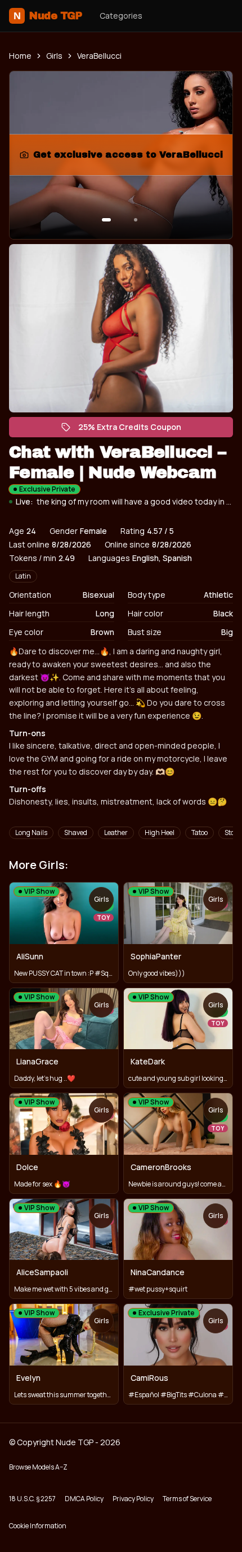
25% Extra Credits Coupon (135, 429)
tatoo (199, 832)
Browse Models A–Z (38, 1467)
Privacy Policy (133, 1498)
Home (20, 55)
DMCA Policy (84, 1498)
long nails (31, 832)
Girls (54, 55)
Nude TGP (48, 15)
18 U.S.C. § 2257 (32, 1498)
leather (116, 832)
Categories (121, 15)
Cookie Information (37, 1526)
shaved (75, 832)
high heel (159, 832)
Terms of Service (187, 1498)
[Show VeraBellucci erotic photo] (106, 219)
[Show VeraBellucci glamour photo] (135, 219)
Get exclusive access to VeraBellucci (128, 158)
